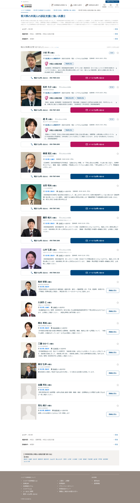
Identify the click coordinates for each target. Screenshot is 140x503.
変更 (116, 29)
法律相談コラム (28, 486)
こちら (57, 47)
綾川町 (95, 459)
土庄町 (69, 459)
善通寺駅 (57, 410)
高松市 (53, 191)
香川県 (47, 58)
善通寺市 (48, 410)
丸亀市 (53, 159)
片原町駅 (56, 348)
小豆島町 (74, 459)
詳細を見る (113, 290)
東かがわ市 (59, 459)
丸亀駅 (55, 307)
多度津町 (105, 459)
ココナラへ (26, 1)
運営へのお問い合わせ (30, 494)
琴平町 (100, 459)
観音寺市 (46, 459)
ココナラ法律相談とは (30, 481)
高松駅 (61, 191)
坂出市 (35, 459)
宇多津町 (90, 459)
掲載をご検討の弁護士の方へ (68, 491)
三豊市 (65, 459)
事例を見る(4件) (70, 98)
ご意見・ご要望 (64, 481)
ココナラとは (27, 489)
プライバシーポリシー (66, 486)
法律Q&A (26, 483)
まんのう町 (27, 461)
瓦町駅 (61, 223)
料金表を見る (69, 63)
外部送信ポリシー (65, 489)
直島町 (85, 459)
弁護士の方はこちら (112, 1)
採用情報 (97, 483)
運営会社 (97, 481)
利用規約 (62, 483)
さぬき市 (52, 459)
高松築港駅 (56, 328)
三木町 (80, 459)
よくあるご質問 (28, 491)
